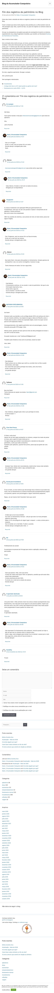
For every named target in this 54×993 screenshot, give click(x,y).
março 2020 (5, 857)
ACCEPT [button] (13, 989)
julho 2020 (5, 847)
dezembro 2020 (6, 835)
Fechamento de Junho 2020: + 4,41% (14, 88)
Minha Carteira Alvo (7, 737)
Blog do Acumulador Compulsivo (16, 3)
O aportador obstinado (13, 594)
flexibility (9, 650)
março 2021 (5, 831)
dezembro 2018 (6, 894)
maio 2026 (5, 811)
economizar (5, 787)
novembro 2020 (6, 838)
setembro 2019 (6, 872)
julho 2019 (5, 877)
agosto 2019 (5, 874)
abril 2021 (5, 828)
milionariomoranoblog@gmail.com (32, 115)
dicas (3, 785)
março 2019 (5, 886)
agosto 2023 (5, 816)
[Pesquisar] (25, 724)
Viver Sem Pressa (11, 427)
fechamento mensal (7, 792)
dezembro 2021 (6, 823)
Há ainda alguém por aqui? (9, 742)
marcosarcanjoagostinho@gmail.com (15, 168)
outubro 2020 (6, 840)
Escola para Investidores (13, 481)
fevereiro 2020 (6, 860)
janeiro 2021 (5, 833)
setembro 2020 (6, 843)
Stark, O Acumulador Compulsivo (17, 134)
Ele (7, 537)
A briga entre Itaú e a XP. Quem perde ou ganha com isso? (20, 86)
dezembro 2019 (6, 864)
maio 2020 (5, 852)
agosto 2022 (5, 821)
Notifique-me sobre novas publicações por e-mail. (17, 710)
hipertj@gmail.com (31, 392)
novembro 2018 (6, 896)
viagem (4, 799)
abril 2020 (5, 855)
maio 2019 (5, 881)
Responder (6, 128)
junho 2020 (5, 850)
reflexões (4, 797)
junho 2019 (5, 879)
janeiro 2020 (5, 862)
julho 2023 (5, 818)
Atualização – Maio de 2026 (10, 739)
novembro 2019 (6, 867)
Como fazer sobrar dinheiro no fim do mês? (14, 744)
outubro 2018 (6, 898)
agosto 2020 (5, 845)
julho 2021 (5, 826)
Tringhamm (9, 199)
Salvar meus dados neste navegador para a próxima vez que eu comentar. (25, 702)
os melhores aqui (23, 922)
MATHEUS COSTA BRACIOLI (14, 304)
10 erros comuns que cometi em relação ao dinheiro (16, 747)
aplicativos (5, 782)
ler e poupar (9, 104)
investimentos (8, 84)
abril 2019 (5, 884)
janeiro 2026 (5, 814)
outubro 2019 (6, 869)
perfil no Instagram (7, 920)
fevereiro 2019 (6, 889)
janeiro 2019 (5, 891)
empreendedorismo (7, 790)
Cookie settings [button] (6, 989)
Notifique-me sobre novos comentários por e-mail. (17, 706)
